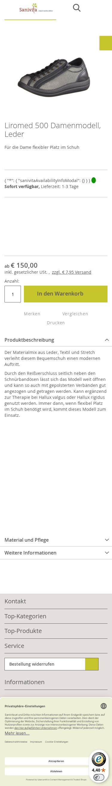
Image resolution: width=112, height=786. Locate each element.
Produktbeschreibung (29, 340)
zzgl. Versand (71, 272)
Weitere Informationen (30, 552)
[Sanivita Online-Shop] (30, 11)
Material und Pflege (26, 540)
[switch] (98, 777)
